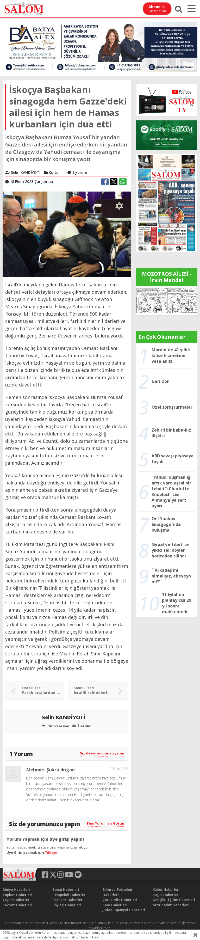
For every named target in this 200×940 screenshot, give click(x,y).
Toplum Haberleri (17, 894)
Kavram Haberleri (17, 904)
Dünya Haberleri (16, 889)
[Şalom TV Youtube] (166, 100)
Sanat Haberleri (66, 889)
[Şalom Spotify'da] (166, 135)
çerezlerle (44, 937)
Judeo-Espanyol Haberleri (124, 909)
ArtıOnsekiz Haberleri (171, 904)
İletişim (84, 726)
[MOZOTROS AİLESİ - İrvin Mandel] (166, 300)
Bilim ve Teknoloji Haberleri (117, 892)
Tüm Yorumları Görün (105, 823)
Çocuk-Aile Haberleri (120, 899)
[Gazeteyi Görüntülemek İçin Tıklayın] (166, 202)
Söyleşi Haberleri (67, 904)
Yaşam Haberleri (16, 899)
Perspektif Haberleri (69, 894)
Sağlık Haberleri (166, 894)
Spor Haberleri (115, 904)
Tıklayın (52, 852)
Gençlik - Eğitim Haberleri (174, 899)
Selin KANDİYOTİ (64, 717)
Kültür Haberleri (166, 889)
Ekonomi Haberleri (68, 899)
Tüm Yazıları (58, 726)
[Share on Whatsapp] (123, 181)
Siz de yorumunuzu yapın (102, 753)
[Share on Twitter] (113, 181)
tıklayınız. (97, 937)
